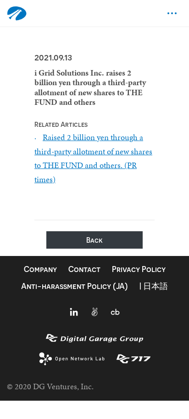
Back (94, 240)
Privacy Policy (139, 269)
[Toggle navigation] (172, 13)
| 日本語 (153, 286)
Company (40, 269)
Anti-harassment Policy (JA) (74, 286)
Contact (84, 269)
